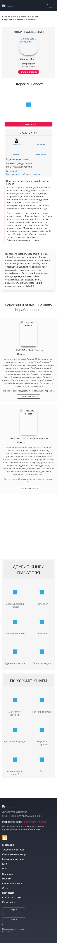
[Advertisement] (28, 528)
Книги (5, 863)
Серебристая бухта (15, 633)
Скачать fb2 (17, 144)
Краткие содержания (13, 858)
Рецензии (7, 878)
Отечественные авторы (14, 854)
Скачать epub (40, 154)
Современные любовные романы (23, 173)
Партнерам (8, 892)
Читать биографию (28, 71)
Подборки (7, 873)
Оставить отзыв (28, 124)
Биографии (8, 844)
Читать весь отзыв (29, 396)
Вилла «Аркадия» (42, 663)
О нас (5, 888)
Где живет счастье (15, 663)
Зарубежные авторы (13, 849)
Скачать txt (40, 144)
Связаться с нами (11, 897)
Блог (4, 868)
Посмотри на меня (42, 711)
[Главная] (7, 5)
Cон (42, 771)
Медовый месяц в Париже (15, 605)
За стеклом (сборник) (15, 713)
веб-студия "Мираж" (35, 821)
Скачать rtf (16, 154)
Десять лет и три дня (15, 741)
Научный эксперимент (42, 743)
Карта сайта (8, 902)
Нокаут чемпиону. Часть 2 (15, 773)
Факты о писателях (12, 883)
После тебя (42, 603)
